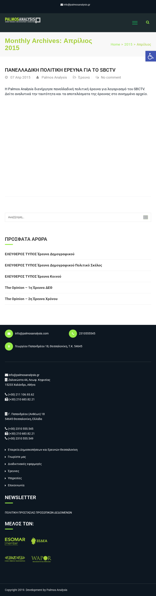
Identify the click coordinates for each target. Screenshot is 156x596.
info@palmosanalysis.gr (77, 4)
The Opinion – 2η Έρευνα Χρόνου (31, 299)
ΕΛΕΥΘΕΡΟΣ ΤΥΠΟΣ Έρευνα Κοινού (33, 276)
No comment (111, 77)
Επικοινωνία (16, 485)
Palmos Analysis (54, 77)
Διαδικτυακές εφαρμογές (25, 464)
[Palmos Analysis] (22, 20)
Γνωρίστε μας (17, 456)
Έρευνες (13, 471)
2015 (128, 44)
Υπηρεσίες (15, 478)
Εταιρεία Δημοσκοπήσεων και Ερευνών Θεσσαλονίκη (43, 449)
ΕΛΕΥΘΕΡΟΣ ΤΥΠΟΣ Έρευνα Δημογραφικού (39, 254)
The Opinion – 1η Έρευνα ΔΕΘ (28, 288)
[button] (150, 56)
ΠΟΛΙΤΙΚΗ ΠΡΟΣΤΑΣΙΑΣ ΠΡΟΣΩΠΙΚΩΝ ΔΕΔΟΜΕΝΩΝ (38, 512)
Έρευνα (84, 77)
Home (115, 44)
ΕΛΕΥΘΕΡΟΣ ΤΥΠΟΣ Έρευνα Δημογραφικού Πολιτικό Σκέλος (53, 265)
